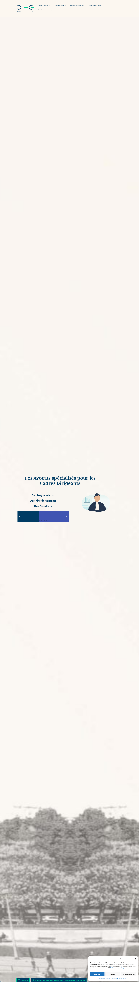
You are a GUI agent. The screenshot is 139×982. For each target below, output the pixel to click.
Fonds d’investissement (77, 5)
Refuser (112, 974)
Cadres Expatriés (59, 5)
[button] (135, 959)
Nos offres (41, 10)
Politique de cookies (104, 978)
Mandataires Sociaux (95, 5)
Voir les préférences (128, 974)
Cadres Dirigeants (43, 5)
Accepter (97, 974)
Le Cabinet (51, 10)
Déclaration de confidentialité (118, 978)
